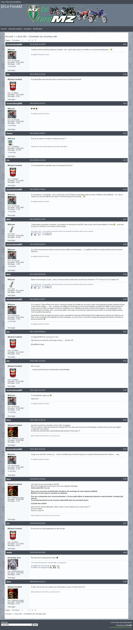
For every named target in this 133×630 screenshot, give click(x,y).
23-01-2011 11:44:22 (37, 390)
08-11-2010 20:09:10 (37, 332)
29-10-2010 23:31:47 (37, 103)
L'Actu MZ (21, 36)
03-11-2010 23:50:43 (37, 244)
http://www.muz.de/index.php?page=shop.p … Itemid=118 (52, 340)
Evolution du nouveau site (43, 36)
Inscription (27, 29)
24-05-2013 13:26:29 (37, 479)
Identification (37, 29)
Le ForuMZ (13, 6)
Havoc (9, 133)
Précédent (16, 40)
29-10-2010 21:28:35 (37, 44)
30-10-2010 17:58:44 (37, 189)
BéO (8, 219)
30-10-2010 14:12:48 (37, 160)
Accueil (3, 29)
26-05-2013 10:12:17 (37, 582)
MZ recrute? (35, 366)
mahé (9, 552)
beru (8, 420)
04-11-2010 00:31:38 (37, 274)
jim (8, 74)
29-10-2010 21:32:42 (37, 74)
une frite (63, 146)
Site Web (13, 66)
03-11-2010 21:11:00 (37, 219)
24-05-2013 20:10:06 (37, 523)
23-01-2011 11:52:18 (37, 420)
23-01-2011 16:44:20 (37, 449)
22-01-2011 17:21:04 (37, 361)
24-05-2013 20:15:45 (37, 552)
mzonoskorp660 (14, 44)
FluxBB (129, 625)
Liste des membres (15, 29)
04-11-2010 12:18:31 (37, 299)
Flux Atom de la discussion (122, 622)
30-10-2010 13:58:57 (37, 133)
